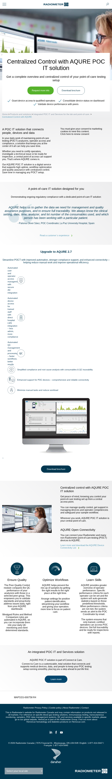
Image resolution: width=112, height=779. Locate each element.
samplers (21, 717)
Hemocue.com (78, 722)
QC (59, 717)
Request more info (40, 90)
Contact (85, 708)
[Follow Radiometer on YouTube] (61, 733)
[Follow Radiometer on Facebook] (56, 733)
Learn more (56, 679)
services (69, 717)
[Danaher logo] (56, 762)
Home (5, 114)
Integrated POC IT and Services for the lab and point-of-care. (61, 114)
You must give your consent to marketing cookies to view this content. (81, 131)
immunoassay (75, 715)
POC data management (37, 717)
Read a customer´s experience (54, 235)
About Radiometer (71, 708)
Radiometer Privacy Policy (35, 708)
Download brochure (71, 90)
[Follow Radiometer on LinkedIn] (50, 733)
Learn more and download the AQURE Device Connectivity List (82, 546)
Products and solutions (20, 114)
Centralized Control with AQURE (17, 117)
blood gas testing (51, 715)
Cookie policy (55, 708)
